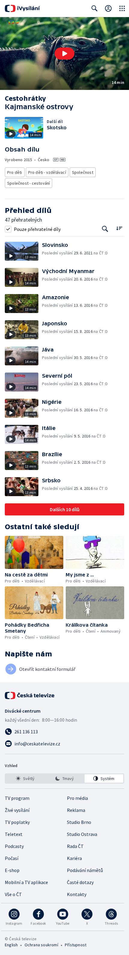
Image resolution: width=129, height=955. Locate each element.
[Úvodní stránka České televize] (30, 695)
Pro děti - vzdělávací (47, 172)
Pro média (77, 798)
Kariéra (74, 858)
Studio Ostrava (82, 834)
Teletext (13, 834)
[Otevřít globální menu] (122, 8)
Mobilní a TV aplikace (26, 882)
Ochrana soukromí (41, 944)
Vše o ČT (13, 894)
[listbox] (64, 778)
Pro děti (14, 172)
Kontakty (76, 894)
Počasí (11, 858)
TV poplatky (17, 822)
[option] (25, 778)
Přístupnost (75, 944)
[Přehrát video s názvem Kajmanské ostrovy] (64, 54)
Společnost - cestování (28, 183)
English (11, 944)
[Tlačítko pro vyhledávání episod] (105, 229)
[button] (64, 53)
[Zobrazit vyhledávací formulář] (94, 8)
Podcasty (14, 846)
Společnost (82, 172)
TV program (17, 798)
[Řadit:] (119, 228)
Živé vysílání (17, 810)
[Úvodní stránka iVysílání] (22, 8)
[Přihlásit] (108, 8)
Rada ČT (75, 846)
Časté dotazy (80, 882)
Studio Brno (79, 822)
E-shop (12, 870)
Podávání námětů (85, 870)
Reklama (76, 810)
